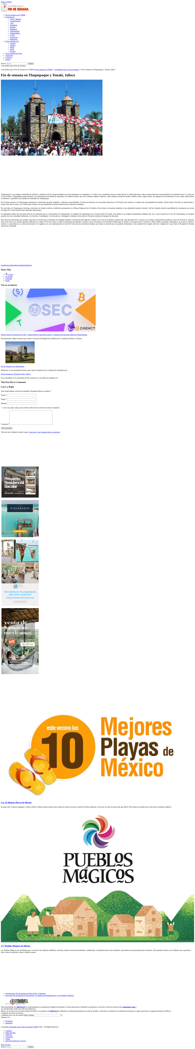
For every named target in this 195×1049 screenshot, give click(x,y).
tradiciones (28, 265)
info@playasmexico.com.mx (15, 1041)
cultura (11, 265)
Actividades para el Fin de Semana (66, 70)
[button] (7, 60)
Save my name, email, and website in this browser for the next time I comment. (32, 408)
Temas (7, 1039)
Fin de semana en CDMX (43, 70)
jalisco (16, 265)
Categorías (9, 1037)
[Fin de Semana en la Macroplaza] (20, 363)
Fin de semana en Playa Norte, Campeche (25, 993)
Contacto (8, 1031)
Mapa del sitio (10, 1033)
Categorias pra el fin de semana (12, 1015)
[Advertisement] (97, 172)
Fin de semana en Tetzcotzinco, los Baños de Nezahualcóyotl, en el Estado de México (39, 995)
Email (3, 399)
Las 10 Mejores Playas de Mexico (16, 802)
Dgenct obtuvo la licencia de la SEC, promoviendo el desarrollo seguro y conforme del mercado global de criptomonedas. (44, 335)
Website (4, 403)
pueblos (21, 265)
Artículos (8, 1035)
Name (4, 395)
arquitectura (5, 265)
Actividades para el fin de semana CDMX (23, 1027)
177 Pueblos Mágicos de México (15, 946)
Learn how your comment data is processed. (44, 432)
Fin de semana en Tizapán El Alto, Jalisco (16, 374)
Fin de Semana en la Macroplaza (12, 366)
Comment (5, 424)
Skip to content (6, 2)
